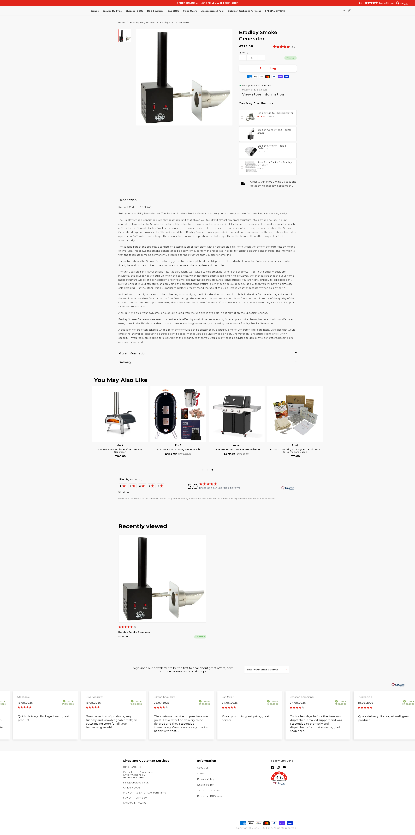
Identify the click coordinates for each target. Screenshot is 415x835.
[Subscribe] (285, 669)
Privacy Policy (205, 779)
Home (121, 22)
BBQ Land (266, 828)
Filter (125, 492)
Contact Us (204, 773)
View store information (263, 94)
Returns (141, 802)
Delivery (128, 802)
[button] (382, 3)
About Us (202, 767)
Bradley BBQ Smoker (142, 22)
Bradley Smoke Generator (134, 632)
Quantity (243, 52)
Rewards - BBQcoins (209, 796)
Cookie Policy (205, 784)
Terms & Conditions (209, 790)
